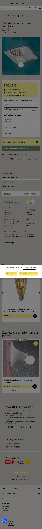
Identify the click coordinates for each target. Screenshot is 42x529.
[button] (4, 520)
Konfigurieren (11, 274)
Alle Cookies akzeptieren (28, 274)
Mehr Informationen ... (29, 269)
